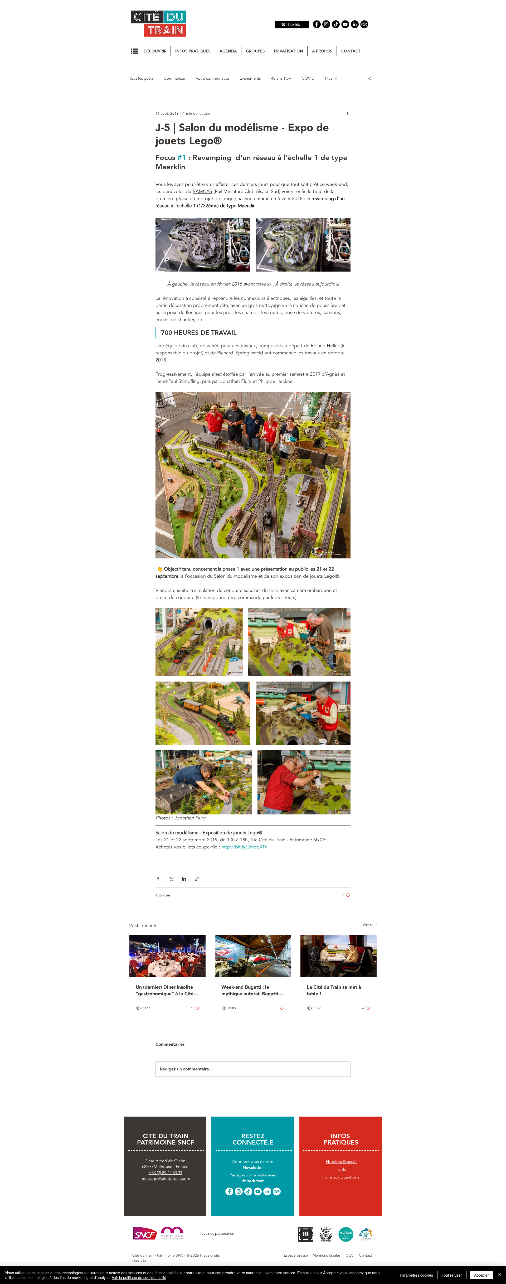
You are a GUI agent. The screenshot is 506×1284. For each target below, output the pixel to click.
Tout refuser (452, 1275)
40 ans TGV (281, 78)
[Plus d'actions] (347, 113)
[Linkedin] (355, 24)
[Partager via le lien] (196, 878)
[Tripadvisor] (364, 24)
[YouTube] (345, 24)
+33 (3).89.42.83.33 (165, 1172)
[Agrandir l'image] (202, 245)
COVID (308, 78)
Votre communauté (212, 78)
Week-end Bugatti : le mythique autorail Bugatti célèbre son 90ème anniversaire (249, 990)
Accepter (481, 1275)
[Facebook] (317, 24)
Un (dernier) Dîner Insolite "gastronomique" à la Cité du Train (164, 990)
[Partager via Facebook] (157, 878)
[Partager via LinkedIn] (183, 878)
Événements (250, 78)
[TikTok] (248, 1191)
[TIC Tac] (336, 24)
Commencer (174, 78)
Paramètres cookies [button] (416, 1275)
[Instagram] (326, 24)
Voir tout (370, 924)
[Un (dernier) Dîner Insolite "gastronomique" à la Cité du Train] (167, 956)
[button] (134, 51)
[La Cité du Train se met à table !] (338, 956)
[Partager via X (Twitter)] (170, 878)
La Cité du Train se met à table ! (334, 990)
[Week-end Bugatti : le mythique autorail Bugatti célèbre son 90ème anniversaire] (253, 956)
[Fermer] (500, 1275)
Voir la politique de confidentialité (139, 1277)
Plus (328, 78)
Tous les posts (141, 78)
